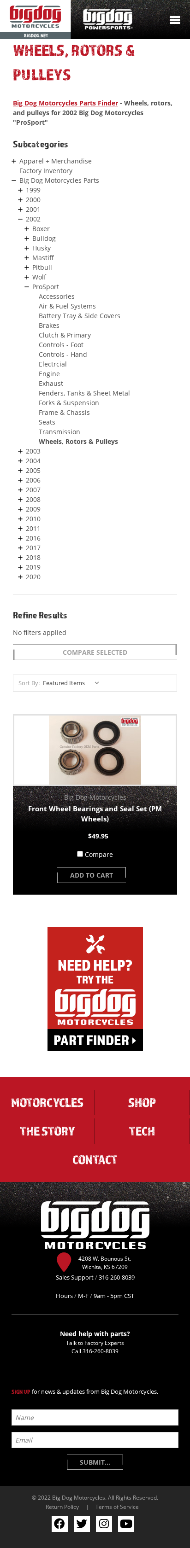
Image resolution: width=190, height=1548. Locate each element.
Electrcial (53, 364)
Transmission (59, 431)
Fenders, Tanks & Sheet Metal (84, 393)
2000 (33, 199)
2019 (33, 567)
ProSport (45, 286)
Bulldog (44, 238)
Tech (142, 1130)
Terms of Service (117, 1506)
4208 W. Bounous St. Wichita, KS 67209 (104, 1262)
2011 (33, 528)
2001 (33, 209)
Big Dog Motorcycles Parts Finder (65, 103)
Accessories (57, 296)
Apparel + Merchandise (55, 161)
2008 (33, 499)
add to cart (91, 875)
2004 (33, 460)
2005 (33, 470)
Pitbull (42, 267)
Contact (95, 1159)
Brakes (49, 325)
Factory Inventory (45, 170)
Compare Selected (95, 652)
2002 (33, 219)
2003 (33, 451)
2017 (33, 547)
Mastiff (43, 257)
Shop (142, 1102)
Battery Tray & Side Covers (79, 315)
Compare (99, 854)
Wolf (39, 277)
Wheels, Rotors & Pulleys (78, 441)
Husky (41, 248)
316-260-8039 (101, 1351)
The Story (47, 1130)
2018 (33, 557)
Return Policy (62, 1506)
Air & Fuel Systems (67, 306)
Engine (49, 373)
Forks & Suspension (69, 402)
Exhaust (51, 383)
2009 (33, 509)
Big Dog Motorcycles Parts (59, 180)
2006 (33, 480)
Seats (47, 422)
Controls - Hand (63, 354)
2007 (33, 489)
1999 (33, 190)
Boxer (41, 228)
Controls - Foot (61, 344)
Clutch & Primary (65, 335)
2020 (33, 576)
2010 (33, 518)
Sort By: (29, 683)
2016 (33, 538)
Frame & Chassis (64, 412)
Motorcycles (47, 1102)
